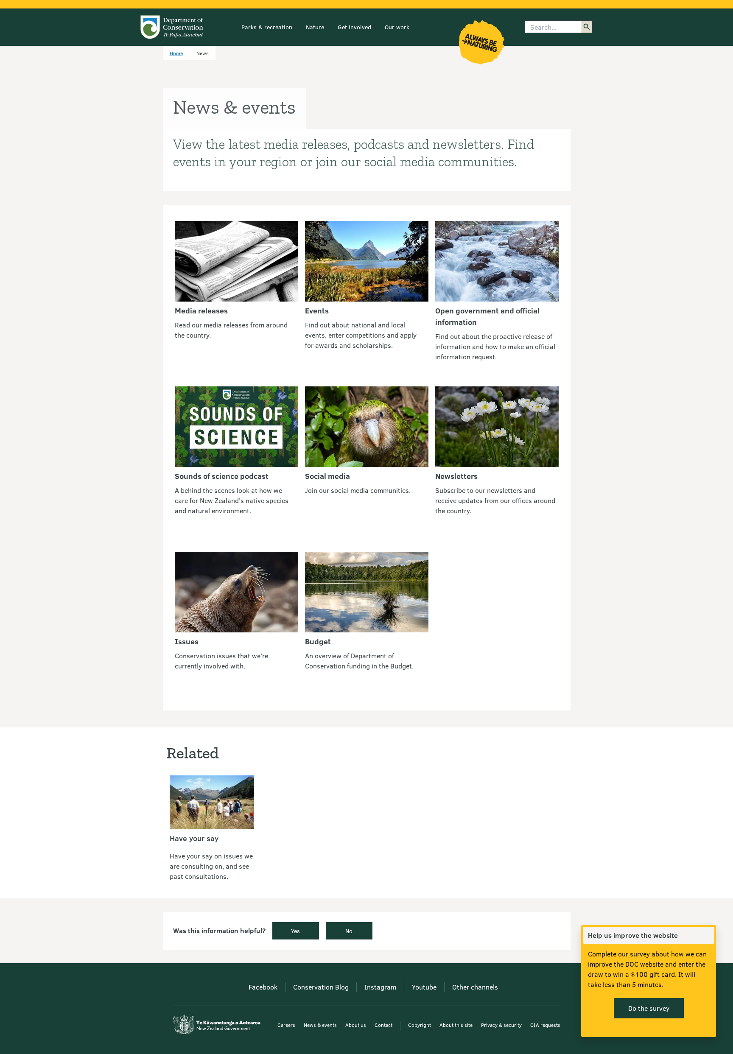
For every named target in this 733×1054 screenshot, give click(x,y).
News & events (320, 1024)
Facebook (263, 986)
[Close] (707, 935)
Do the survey (648, 1008)
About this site (456, 1024)
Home (176, 53)
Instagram (380, 986)
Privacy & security (501, 1024)
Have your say (194, 838)
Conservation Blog (321, 986)
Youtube (424, 986)
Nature (315, 27)
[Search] (587, 26)
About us (355, 1024)
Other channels (475, 986)
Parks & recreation (266, 27)
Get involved (354, 27)
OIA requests (545, 1024)
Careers (286, 1024)
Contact (383, 1024)
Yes (295, 931)
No (349, 931)
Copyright (419, 1024)
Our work (397, 27)
